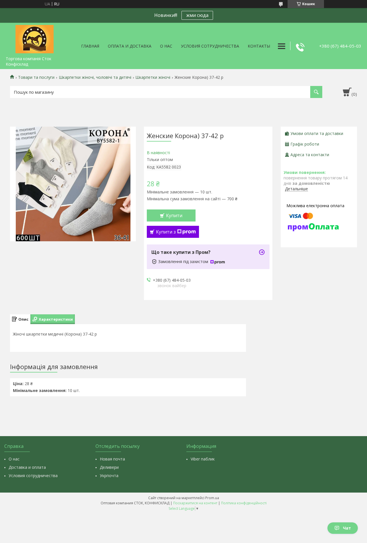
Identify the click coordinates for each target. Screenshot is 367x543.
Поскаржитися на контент (195, 503)
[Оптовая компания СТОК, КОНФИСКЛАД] (34, 38)
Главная (90, 46)
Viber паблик (203, 459)
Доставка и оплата (27, 467)
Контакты (259, 46)
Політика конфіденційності (244, 503)
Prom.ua (212, 497)
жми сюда (197, 15)
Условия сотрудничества (210, 46)
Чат (347, 528)
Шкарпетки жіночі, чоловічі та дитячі (95, 77)
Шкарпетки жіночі (152, 77)
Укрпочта (109, 475)
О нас (166, 46)
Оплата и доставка (129, 46)
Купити (174, 215)
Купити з (166, 232)
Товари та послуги (36, 77)
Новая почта (112, 459)
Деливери (109, 467)
